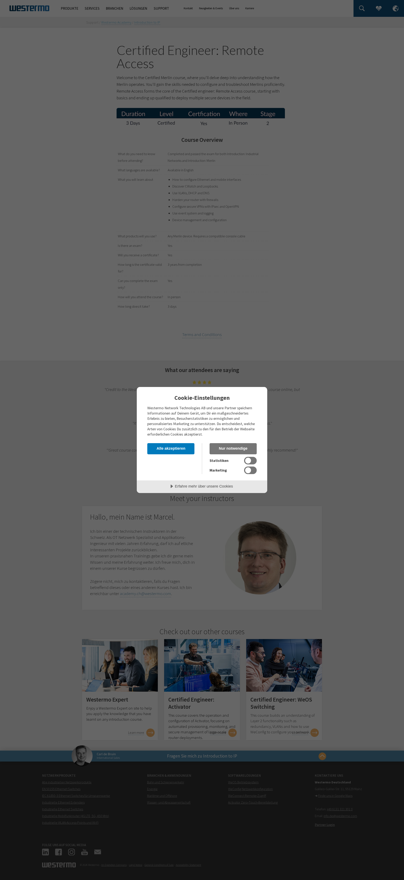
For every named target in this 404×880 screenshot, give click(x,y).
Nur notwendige (233, 448)
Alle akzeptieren (171, 448)
